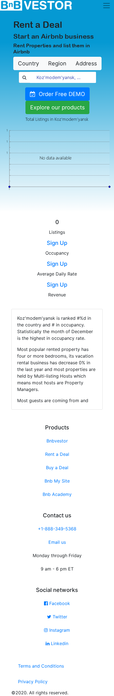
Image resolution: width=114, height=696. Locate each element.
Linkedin (59, 643)
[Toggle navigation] (106, 5)
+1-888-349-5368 (57, 529)
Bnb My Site (57, 481)
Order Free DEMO (60, 94)
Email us (57, 542)
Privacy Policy (33, 681)
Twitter (59, 616)
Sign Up (57, 243)
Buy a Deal (57, 467)
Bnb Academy (57, 494)
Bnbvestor (57, 441)
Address (86, 63)
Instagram (59, 630)
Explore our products (57, 107)
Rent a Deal (57, 454)
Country (28, 63)
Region (57, 63)
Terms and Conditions (41, 666)
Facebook (59, 603)
